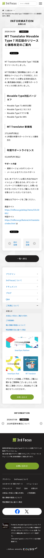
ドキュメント (7, 488)
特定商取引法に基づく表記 (16, 330)
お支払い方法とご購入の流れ (16, 316)
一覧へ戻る (22, 258)
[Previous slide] (3, 423)
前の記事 (15, 243)
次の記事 (27, 243)
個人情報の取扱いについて (16, 325)
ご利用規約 (10, 320)
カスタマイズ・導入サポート (12, 484)
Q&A (26, 488)
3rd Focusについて (21, 479)
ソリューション (32, 484)
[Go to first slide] (41, 423)
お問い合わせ (22, 397)
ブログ (8, 293)
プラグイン (6, 479)
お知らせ (9, 10)
